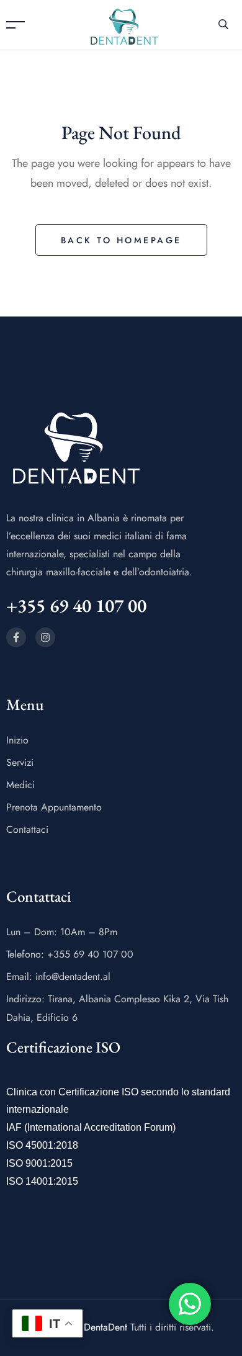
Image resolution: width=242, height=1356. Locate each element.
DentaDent (105, 1327)
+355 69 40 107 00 (76, 605)
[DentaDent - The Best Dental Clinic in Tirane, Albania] (124, 24)
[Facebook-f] (16, 637)
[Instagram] (45, 637)
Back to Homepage (121, 240)
